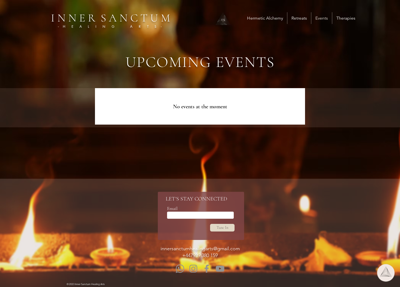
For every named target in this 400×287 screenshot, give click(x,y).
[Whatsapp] (180, 268)
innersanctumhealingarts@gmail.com (200, 249)
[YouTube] (220, 268)
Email (172, 208)
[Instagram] (193, 268)
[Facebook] (206, 268)
